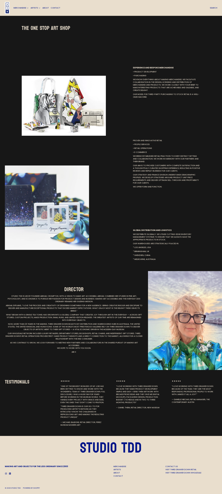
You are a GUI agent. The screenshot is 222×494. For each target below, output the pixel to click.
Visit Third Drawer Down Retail (180, 469)
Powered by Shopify (31, 488)
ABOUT (45, 7)
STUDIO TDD (16, 488)
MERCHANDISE (119, 466)
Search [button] (213, 7)
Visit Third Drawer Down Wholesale (183, 472)
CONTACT (55, 7)
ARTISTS (117, 469)
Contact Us (171, 466)
